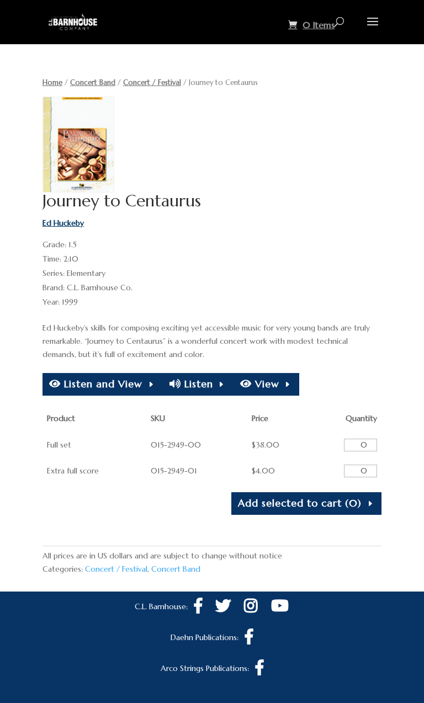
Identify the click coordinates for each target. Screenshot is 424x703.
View (265, 383)
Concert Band (92, 82)
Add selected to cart (300, 503)
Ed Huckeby (63, 223)
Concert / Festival (152, 82)
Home (52, 82)
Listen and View (101, 383)
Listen (197, 383)
